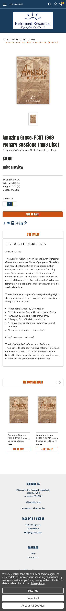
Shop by (15, 39)
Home (5, 39)
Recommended (33, 382)
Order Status (33, 528)
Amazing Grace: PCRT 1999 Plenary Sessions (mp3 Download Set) (19, 439)
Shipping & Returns (33, 532)
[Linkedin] (21, 223)
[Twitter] (17, 223)
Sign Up (37, 524)
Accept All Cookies (33, 605)
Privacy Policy (38, 583)
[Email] (8, 223)
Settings (33, 590)
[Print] (12, 223)
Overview (33, 234)
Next (60, 382)
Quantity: (8, 197)
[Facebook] (4, 223)
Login (28, 524)
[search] (49, 4)
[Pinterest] (25, 223)
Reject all (33, 598)
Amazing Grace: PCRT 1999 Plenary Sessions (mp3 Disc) (32, 42)
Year (25, 39)
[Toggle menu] (4, 6)
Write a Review (13, 167)
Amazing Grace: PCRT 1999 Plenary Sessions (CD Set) (47, 437)
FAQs (33, 553)
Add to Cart (18, 449)
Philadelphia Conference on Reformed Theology (29, 150)
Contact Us (33, 557)
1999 (33, 39)
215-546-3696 (16, 4)
